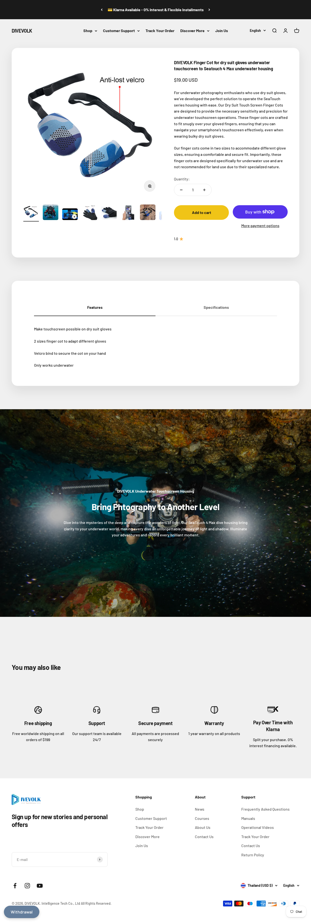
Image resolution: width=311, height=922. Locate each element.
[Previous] (102, 9)
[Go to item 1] (31, 213)
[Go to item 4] (89, 213)
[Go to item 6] (128, 213)
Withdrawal (22, 911)
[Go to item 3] (70, 215)
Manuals (248, 818)
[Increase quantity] (204, 190)
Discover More (192, 30)
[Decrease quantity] (181, 190)
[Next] (209, 9)
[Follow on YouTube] (39, 885)
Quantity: (182, 179)
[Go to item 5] (109, 213)
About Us (202, 827)
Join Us (221, 30)
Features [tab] (95, 307)
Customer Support (119, 30)
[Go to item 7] (148, 213)
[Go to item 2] (50, 213)
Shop (87, 30)
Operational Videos (257, 827)
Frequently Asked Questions (265, 809)
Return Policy (252, 854)
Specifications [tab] (216, 307)
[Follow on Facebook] (15, 885)
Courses (202, 818)
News (199, 809)
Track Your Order (160, 30)
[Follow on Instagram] (27, 885)
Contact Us (204, 836)
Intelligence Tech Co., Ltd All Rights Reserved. (77, 903)
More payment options (260, 225)
